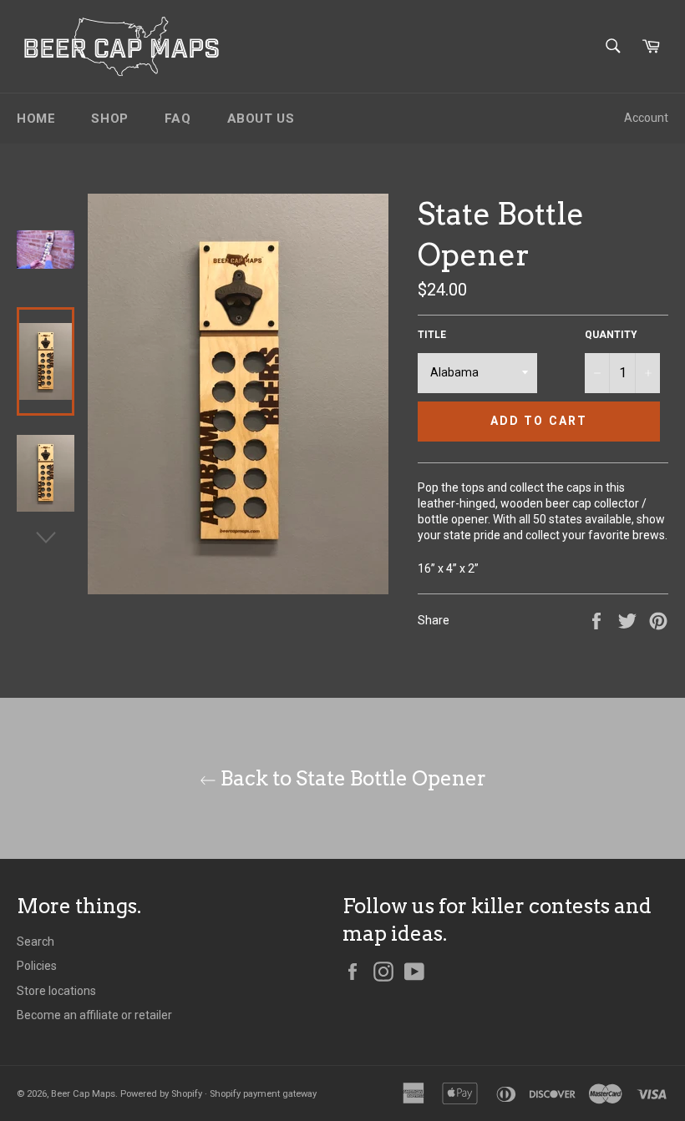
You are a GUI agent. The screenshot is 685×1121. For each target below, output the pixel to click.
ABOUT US (261, 118)
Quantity (611, 335)
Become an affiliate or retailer (94, 1015)
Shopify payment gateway (263, 1093)
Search (35, 941)
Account (646, 117)
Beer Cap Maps (83, 1093)
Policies (37, 965)
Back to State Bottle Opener (351, 778)
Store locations (56, 990)
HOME (36, 118)
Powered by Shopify (161, 1093)
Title (432, 335)
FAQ (178, 118)
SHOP (109, 118)
